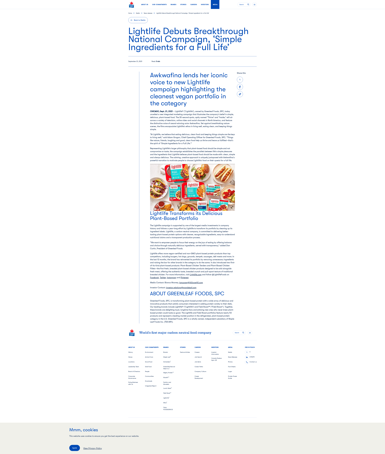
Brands (165, 352)
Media (138, 13)
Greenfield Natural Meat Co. (169, 367)
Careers (197, 352)
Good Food (148, 362)
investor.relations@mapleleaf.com (181, 287)
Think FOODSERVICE (168, 408)
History (130, 352)
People (147, 371)
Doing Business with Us (133, 383)
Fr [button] (254, 4)
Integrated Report (150, 386)
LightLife (166, 398)
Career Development (199, 377)
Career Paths (199, 366)
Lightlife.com (196, 274)
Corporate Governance (132, 377)
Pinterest (184, 277)
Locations (131, 362)
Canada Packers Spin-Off (216, 359)
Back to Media (139, 20)
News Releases (232, 357)
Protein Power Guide (232, 377)
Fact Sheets (232, 366)
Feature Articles (185, 352)
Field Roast (167, 393)
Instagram (171, 277)
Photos (230, 362)
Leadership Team (133, 366)
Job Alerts (198, 362)
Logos (230, 371)
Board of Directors (134, 371)
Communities (149, 376)
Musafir (166, 377)
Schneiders (167, 362)
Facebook (154, 277)
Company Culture (200, 371)
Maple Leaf (167, 357)
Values (130, 357)
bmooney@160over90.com (191, 282)
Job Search (198, 357)
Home (130, 13)
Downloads (148, 381)
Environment (149, 352)
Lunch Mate (167, 388)
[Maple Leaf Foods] (131, 4)
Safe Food (148, 366)
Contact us (253, 362)
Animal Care (149, 357)
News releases (148, 13)
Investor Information (215, 353)
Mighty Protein (168, 372)
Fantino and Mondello (167, 383)
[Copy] (240, 94)
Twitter (163, 277)
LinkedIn (252, 357)
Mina (165, 402)
